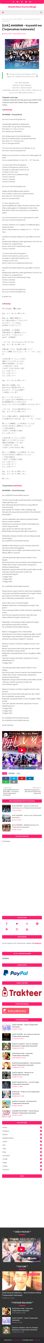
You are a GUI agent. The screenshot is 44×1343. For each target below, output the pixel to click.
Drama (22, 1134)
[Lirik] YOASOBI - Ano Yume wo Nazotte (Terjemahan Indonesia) (26, 1035)
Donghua (22, 1131)
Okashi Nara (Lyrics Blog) (22, 6)
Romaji (9, 110)
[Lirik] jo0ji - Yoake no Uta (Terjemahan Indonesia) (25, 1093)
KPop (22, 1152)
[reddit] (37, 923)
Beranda (5, 19)
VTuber (22, 1166)
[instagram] (21, 2)
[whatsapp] (27, 923)
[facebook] (13, 2)
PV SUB (22, 1159)
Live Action (22, 1155)
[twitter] (17, 2)
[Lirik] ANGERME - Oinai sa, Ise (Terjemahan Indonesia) (27, 816)
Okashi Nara (7, 34)
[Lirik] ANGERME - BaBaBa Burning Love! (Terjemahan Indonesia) (25, 826)
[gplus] (30, 2)
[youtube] (27, 929)
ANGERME (12, 773)
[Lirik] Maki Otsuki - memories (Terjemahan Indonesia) (22, 1054)
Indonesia (17, 486)
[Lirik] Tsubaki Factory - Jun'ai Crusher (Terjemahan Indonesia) (25, 1083)
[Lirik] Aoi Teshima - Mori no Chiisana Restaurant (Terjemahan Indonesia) (25, 1045)
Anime (22, 1127)
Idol (10, 19)
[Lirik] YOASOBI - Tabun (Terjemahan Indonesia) (25, 1026)
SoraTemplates (17, 1340)
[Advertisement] (22, 1202)
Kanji (8, 304)
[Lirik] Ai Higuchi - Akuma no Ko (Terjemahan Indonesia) (23, 1074)
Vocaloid (22, 1170)
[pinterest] (26, 2)
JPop (22, 1149)
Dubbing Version (22, 1138)
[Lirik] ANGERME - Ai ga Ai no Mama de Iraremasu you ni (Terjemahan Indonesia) (26, 807)
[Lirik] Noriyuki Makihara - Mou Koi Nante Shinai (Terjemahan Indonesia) (26, 1064)
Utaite (22, 1163)
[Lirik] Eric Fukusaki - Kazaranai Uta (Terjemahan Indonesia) (24, 1102)
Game (22, 1141)
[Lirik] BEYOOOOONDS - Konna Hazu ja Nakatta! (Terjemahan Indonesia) (25, 1112)
